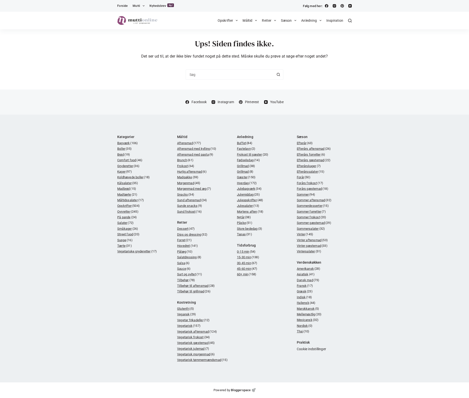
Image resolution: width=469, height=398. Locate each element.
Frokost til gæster (252, 154)
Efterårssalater (310, 171)
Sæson (286, 20)
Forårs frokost (310, 183)
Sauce (184, 268)
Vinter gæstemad (312, 246)
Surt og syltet (189, 274)
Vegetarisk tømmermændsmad (202, 360)
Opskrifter (225, 20)
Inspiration (334, 20)
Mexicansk (308, 320)
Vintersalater (309, 251)
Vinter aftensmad (312, 240)
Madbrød (126, 188)
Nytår (244, 217)
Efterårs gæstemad (313, 160)
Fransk (305, 286)
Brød (123, 154)
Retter (266, 20)
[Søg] (350, 20)
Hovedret (187, 246)
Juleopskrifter (250, 200)
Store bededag (249, 228)
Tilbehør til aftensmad (196, 286)
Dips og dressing (192, 234)
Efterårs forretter (311, 154)
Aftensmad (189, 143)
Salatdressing (189, 257)
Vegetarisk (189, 326)
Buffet (244, 143)
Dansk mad (308, 280)
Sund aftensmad (192, 200)
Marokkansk (308, 308)
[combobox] (229, 75)
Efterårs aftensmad (314, 148)
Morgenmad (189, 183)
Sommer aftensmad (314, 200)
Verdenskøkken (309, 262)
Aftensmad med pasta (195, 154)
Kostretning (186, 302)
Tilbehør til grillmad (194, 291)
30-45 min (247, 263)
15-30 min (248, 257)
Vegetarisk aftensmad (197, 331)
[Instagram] (334, 6)
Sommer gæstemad (314, 223)
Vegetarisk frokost (193, 337)
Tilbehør (186, 280)
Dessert (186, 228)
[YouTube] (350, 6)
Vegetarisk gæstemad (196, 343)
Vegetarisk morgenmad (196, 354)
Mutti (136, 6)
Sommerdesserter (313, 206)
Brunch (185, 160)
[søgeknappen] (278, 75)
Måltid (247, 20)
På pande (127, 217)
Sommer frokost (311, 217)
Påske (244, 223)
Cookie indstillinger (311, 349)
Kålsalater (127, 183)
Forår (303, 177)
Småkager (127, 228)
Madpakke (187, 177)
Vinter (305, 234)
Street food (128, 234)
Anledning (309, 20)
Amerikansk (308, 268)
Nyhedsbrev (161, 6)
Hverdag (247, 183)
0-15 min (246, 251)
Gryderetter (128, 166)
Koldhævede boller (133, 177)
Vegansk (186, 314)
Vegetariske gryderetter (137, 251)
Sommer (306, 194)
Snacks (185, 194)
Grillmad (246, 166)
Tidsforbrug (246, 245)
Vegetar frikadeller (193, 320)
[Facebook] (326, 6)
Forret (184, 240)
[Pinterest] (342, 6)
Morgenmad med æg (194, 188)
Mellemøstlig (309, 314)
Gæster (246, 177)
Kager (124, 171)
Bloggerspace (241, 390)
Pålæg (184, 251)
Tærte (124, 246)
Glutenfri (185, 308)
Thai (303, 331)
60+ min (246, 274)
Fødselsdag (248, 160)
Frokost (185, 166)
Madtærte (127, 194)
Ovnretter (128, 211)
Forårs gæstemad (312, 188)
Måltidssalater (130, 200)
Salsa (183, 263)
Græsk (305, 291)
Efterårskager (309, 166)
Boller (124, 148)
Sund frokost (189, 211)
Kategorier (125, 137)
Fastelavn (246, 148)
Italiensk (306, 303)
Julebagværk (249, 188)
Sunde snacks (189, 206)
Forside (122, 6)
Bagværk (127, 143)
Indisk (304, 297)
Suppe (125, 240)
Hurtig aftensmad (192, 171)
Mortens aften (250, 211)
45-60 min (247, 268)
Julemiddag (248, 194)
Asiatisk (306, 274)
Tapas (244, 234)
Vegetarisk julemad (193, 348)
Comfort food (129, 160)
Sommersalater (311, 228)
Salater (125, 223)
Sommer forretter (311, 211)
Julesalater (248, 206)
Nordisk (304, 326)
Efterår (305, 143)
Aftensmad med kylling (196, 148)
